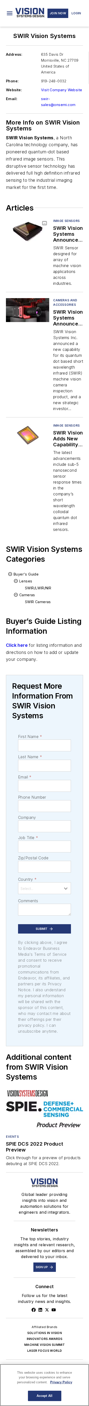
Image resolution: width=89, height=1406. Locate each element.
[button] (9, 13)
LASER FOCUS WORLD (44, 1350)
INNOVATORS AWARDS (45, 1339)
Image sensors (66, 221)
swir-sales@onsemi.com (58, 102)
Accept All (44, 1396)
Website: (14, 90)
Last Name (30, 756)
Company (27, 817)
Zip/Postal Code (33, 857)
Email (24, 777)
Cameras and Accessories (65, 302)
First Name (30, 736)
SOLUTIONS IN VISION (44, 1333)
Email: (11, 99)
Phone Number (32, 797)
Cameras (27, 595)
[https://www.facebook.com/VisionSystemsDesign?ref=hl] (33, 1309)
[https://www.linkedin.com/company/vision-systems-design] (40, 1309)
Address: (14, 54)
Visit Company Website (61, 90)
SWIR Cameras (38, 602)
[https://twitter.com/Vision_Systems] (46, 1309)
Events (12, 1136)
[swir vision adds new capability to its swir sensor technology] (27, 435)
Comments (28, 900)
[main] (44, 1385)
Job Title (28, 837)
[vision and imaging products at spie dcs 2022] (44, 1109)
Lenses (25, 581)
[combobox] (44, 888)
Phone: (12, 81)
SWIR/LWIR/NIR (38, 588)
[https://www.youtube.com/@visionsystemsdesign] (53, 1309)
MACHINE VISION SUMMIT (44, 1345)
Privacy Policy (61, 1382)
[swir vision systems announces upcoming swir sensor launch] (27, 231)
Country (27, 879)
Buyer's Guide (26, 574)
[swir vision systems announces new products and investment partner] (27, 310)
